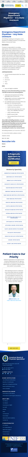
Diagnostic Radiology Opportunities (14, 184)
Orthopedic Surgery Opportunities (14, 225)
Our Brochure (6, 413)
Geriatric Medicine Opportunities (14, 202)
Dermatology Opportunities (14, 180)
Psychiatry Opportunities (14, 232)
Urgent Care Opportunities (14, 243)
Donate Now (5, 431)
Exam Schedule (6, 388)
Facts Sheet (5, 415)
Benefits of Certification (8, 382)
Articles (4, 409)
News (4, 411)
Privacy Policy (9, 446)
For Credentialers (20, 1)
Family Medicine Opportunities (14, 198)
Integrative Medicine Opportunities (14, 209)
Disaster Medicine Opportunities (14, 187)
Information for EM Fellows (9, 393)
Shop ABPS (3, 1)
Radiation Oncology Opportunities (14, 236)
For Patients (14, 1)
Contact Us (5, 420)
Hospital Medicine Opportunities (14, 206)
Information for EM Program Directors (11, 395)
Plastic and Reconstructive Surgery (14, 229)
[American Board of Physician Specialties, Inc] (8, 5)
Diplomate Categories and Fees (10, 384)
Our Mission (5, 403)
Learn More (14, 163)
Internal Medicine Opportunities (14, 213)
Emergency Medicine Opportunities (14, 191)
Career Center (6, 434)
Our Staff (5, 407)
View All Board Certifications (9, 380)
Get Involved (8, 1)
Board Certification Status (9, 386)
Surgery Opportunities (14, 240)
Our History (5, 400)
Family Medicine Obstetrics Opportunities (14, 195)
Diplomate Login (18, 5)
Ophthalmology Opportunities (14, 221)
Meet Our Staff (14, 348)
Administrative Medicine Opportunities (14, 173)
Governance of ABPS (7, 405)
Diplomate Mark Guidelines (9, 418)
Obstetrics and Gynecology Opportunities (14, 217)
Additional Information (17, 446)
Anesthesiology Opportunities (14, 176)
